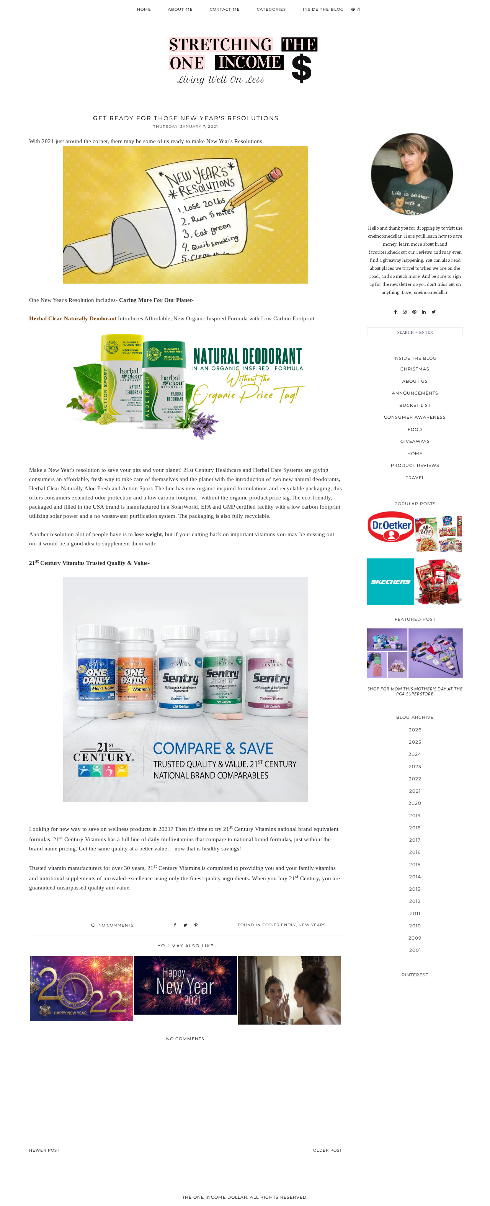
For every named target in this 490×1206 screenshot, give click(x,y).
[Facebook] (395, 312)
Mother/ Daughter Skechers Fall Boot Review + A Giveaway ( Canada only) (391, 581)
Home (144, 9)
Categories (271, 9)
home (415, 453)
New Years (312, 924)
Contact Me (225, 9)
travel (415, 477)
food (415, 429)
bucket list (415, 405)
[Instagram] (405, 312)
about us (415, 381)
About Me (180, 9)
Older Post (327, 1150)
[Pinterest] (414, 312)
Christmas (415, 369)
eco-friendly (279, 924)
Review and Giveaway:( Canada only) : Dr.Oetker (390, 526)
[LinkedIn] (424, 312)
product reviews (415, 465)
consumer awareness (415, 417)
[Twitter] (433, 312)
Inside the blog (323, 9)
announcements (415, 393)
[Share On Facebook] (175, 925)
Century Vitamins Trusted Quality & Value (93, 563)
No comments (116, 925)
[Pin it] (196, 925)
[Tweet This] (185, 925)
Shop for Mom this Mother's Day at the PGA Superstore (415, 691)
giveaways (415, 441)
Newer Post (44, 1150)
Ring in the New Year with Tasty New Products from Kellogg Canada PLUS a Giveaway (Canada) (438, 534)
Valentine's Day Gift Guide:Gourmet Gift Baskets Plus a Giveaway (438, 581)
